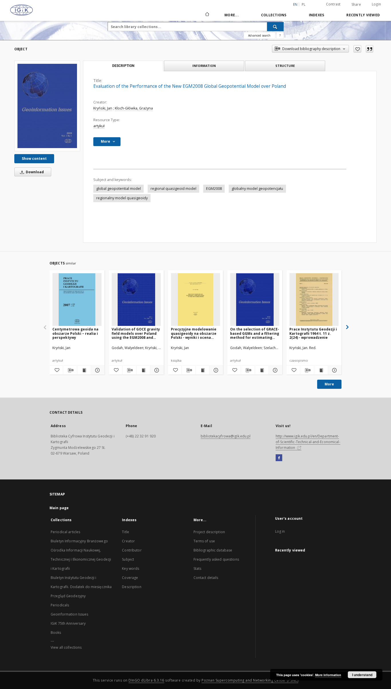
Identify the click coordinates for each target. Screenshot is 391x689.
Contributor (131, 550)
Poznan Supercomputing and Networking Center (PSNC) (250, 680)
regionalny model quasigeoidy (122, 198)
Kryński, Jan (102, 108)
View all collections (66, 647)
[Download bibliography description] (70, 370)
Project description (209, 531)
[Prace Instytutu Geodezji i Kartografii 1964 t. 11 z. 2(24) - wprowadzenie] (314, 299)
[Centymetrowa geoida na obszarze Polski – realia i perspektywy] (77, 299)
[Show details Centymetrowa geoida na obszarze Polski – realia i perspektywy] (97, 370)
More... (231, 15)
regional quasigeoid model (173, 188)
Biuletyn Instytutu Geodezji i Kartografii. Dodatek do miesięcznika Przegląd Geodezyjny (81, 586)
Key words (130, 568)
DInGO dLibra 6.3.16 (146, 680)
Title (125, 531)
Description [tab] (123, 66)
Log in (280, 531)
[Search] (275, 26)
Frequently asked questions (216, 559)
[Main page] (206, 15)
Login (376, 4)
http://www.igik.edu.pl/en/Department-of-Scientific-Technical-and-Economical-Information (308, 442)
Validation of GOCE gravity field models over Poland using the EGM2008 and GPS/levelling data (136, 333)
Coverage (130, 577)
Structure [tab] (285, 65)
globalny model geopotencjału (257, 188)
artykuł (98, 126)
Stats (197, 568)
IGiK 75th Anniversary (68, 623)
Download (34, 172)
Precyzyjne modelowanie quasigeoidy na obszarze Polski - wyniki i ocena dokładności (193, 333)
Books (56, 632)
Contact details (205, 577)
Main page (59, 507)
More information (328, 675)
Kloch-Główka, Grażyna (134, 108)
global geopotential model (118, 188)
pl (304, 4)
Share (356, 4)
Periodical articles (65, 531)
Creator (128, 541)
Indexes (316, 15)
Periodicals (60, 605)
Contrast (333, 4)
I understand (362, 674)
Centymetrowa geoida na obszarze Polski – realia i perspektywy (75, 333)
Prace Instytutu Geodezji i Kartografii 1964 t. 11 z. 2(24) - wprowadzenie (313, 333)
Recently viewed (363, 15)
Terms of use (204, 541)
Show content (34, 158)
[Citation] (369, 49)
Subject (128, 559)
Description (131, 586)
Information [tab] (204, 65)
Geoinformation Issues (69, 614)
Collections (274, 15)
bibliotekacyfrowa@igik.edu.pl (225, 436)
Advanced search (259, 35)
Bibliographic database (212, 550)
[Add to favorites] (357, 49)
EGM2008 (214, 188)
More (329, 384)
